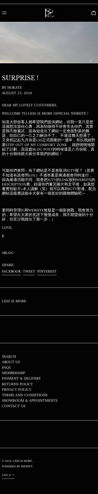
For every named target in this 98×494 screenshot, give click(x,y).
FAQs (6, 367)
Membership (13, 373)
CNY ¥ (6, 475)
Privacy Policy (16, 389)
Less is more (14, 301)
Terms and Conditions (25, 395)
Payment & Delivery (21, 378)
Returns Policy (17, 384)
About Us (11, 362)
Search (9, 356)
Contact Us (13, 406)
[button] (93, 13)
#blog (7, 253)
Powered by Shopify (17, 466)
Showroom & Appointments (30, 400)
